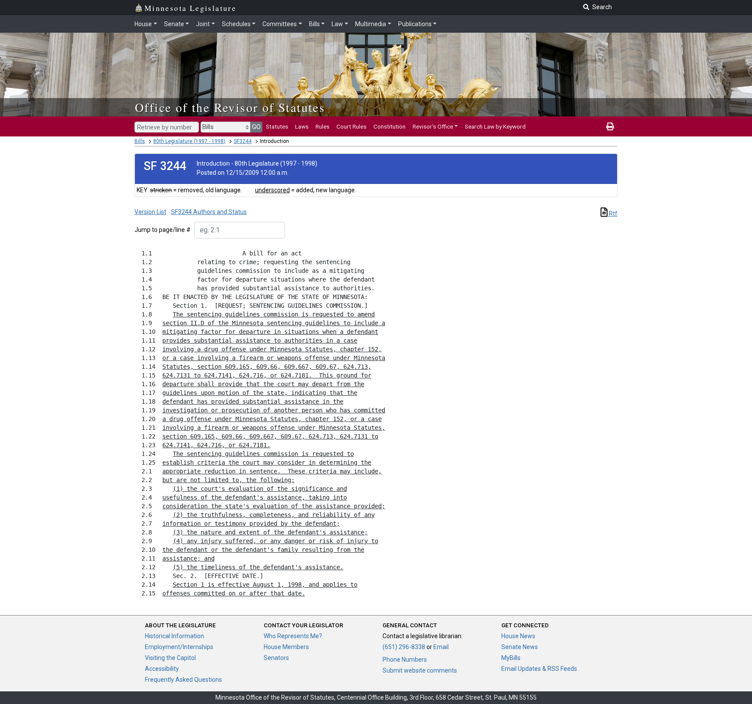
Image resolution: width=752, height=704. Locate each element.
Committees (279, 23)
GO (256, 127)
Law (337, 23)
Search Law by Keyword (495, 126)
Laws (302, 126)
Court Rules (351, 126)
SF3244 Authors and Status (209, 211)
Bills (314, 23)
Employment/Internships (179, 646)
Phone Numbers (405, 659)
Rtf (613, 213)
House (143, 23)
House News (518, 636)
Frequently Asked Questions (183, 679)
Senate (174, 23)
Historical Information (174, 636)
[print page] (610, 126)
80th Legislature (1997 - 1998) (189, 141)
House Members (286, 646)
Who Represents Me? (293, 636)
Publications (415, 23)
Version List (150, 211)
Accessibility (162, 668)
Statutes (277, 126)
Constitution (389, 126)
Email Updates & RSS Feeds (539, 668)
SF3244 (243, 141)
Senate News (519, 646)
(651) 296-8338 (404, 646)
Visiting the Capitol (170, 657)
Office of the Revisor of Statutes (230, 107)
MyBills (510, 657)
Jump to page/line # (162, 229)
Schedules (236, 23)
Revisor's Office (433, 126)
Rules (322, 126)
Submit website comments (420, 670)
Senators (276, 657)
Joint (203, 23)
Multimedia (370, 23)
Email (441, 646)
